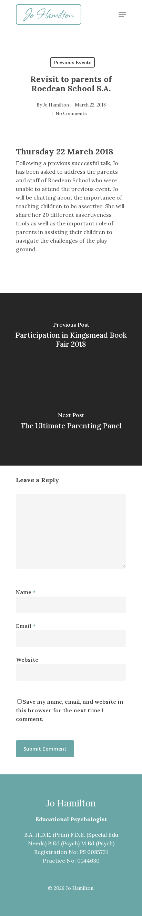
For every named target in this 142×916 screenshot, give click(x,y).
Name (26, 592)
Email (26, 625)
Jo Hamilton (56, 105)
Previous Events (72, 62)
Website (27, 659)
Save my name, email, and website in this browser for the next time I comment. (69, 710)
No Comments (71, 113)
